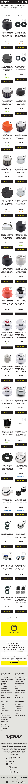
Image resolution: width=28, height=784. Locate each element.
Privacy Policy (15, 660)
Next (16, 617)
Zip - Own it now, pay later (20, 716)
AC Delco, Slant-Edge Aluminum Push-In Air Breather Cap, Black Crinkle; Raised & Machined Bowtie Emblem (7, 36)
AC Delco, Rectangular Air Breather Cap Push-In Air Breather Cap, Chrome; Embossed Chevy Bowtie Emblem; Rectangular (7, 238)
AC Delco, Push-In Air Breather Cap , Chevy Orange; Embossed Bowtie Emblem (7, 136)
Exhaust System (19, 681)
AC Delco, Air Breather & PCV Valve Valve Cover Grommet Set (21, 68)
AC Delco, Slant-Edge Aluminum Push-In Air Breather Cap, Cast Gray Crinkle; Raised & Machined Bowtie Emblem (21, 271)
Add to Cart (7, 47)
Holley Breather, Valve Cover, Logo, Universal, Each (21, 467)
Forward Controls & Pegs (19, 694)
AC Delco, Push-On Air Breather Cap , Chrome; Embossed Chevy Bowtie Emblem (21, 202)
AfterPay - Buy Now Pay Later (21, 712)
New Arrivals (18, 704)
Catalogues (18, 710)
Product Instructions (6, 717)
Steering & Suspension (6, 694)
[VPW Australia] (9, 2)
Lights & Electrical (19, 683)
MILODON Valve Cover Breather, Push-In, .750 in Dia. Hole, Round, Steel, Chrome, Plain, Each (7, 568)
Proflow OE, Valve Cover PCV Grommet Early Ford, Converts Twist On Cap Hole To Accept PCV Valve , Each (20, 36)
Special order (20, 476)
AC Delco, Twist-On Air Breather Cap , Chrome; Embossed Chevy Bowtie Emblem (21, 401)
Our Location (4, 723)
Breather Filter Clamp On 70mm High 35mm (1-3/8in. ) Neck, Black (7, 433)
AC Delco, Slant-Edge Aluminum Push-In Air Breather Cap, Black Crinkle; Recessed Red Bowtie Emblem (7, 271)
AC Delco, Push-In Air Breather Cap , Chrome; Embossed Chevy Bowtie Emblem (21, 170)
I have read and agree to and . (14, 659)
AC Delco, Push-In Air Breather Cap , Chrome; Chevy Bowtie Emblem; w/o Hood (7, 170)
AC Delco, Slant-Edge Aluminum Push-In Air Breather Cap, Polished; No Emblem (21, 335)
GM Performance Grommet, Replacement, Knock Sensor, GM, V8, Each (7, 467)
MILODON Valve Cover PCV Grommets (7, 598)
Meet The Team (5, 710)
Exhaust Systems (5, 690)
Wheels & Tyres (19, 697)
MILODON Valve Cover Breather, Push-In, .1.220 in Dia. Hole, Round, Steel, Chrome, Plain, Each (21, 536)
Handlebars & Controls (20, 685)
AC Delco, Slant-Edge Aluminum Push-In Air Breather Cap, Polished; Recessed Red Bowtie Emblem (7, 402)
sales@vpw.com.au (13, 763)
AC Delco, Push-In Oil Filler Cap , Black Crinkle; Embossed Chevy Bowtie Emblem (7, 202)
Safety (2, 695)
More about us (14, 754)
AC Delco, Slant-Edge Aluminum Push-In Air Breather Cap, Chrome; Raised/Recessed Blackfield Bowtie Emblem (21, 304)
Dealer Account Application (5, 727)
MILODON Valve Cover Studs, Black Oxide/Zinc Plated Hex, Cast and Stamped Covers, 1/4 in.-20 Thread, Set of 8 (21, 601)
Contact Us (4, 724)
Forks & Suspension (20, 690)
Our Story (3, 706)
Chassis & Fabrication (6, 692)
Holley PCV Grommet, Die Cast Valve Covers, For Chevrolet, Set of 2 (21, 500)
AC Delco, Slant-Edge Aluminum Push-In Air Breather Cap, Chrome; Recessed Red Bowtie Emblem (7, 335)
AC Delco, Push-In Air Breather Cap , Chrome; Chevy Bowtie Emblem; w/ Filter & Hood (21, 136)
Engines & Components (7, 679)
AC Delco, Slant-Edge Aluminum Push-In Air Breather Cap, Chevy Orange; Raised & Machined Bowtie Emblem (7, 304)
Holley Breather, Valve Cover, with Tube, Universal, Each (7, 500)
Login (2, 704)
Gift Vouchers (18, 708)
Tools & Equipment (5, 697)
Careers (3, 730)
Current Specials (19, 706)
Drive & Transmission (20, 679)
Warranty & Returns (5, 715)
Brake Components (20, 692)
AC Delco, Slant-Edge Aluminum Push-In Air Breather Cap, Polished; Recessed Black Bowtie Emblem (21, 369)
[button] (2, 2)
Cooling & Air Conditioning (4, 684)
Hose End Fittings (5, 677)
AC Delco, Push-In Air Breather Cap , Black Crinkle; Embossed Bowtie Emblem (20, 102)
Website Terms (4, 721)
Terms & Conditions (20, 658)
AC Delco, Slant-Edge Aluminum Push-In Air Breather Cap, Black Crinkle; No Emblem (21, 236)
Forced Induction (5, 681)
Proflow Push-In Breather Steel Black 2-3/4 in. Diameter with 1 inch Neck (7, 68)
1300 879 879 (12, 761)
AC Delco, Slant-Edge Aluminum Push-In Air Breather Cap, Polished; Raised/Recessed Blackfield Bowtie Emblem (7, 371)
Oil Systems (4, 686)
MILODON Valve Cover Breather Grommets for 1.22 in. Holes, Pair (7, 534)
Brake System (4, 688)
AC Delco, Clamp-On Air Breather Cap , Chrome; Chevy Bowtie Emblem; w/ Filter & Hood (7, 103)
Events (3, 708)
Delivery (3, 713)
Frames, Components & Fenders (21, 687)
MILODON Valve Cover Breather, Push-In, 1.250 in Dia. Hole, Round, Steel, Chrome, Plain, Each (21, 568)
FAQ (2, 712)
